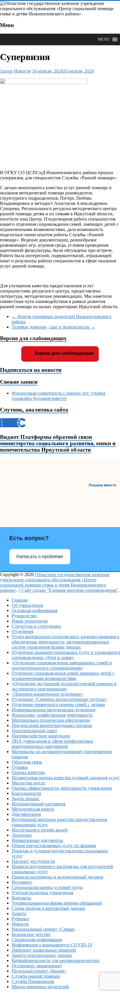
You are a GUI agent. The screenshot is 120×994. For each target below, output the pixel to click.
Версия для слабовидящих (63, 353)
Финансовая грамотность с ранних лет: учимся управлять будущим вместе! (58, 396)
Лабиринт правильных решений (44, 950)
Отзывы (20, 767)
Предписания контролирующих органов (52, 725)
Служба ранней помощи (36, 976)
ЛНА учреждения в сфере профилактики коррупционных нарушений (52, 744)
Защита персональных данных (42, 955)
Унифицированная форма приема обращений (57, 903)
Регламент (22, 882)
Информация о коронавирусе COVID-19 (52, 944)
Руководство (24, 615)
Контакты (21, 897)
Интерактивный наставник (39, 803)
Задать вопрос (26, 798)
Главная (19, 600)
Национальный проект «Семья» (43, 929)
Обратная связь (27, 762)
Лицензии (22, 835)
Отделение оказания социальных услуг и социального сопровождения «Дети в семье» (66, 655)
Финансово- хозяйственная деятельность (52, 714)
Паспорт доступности (33, 861)
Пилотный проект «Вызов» (39, 970)
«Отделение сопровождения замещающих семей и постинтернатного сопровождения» (62, 665)
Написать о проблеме (39, 556)
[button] (104, 39)
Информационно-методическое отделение (54, 709)
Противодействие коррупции (41, 735)
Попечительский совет (34, 730)
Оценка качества (28, 772)
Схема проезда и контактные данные (48, 908)
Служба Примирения (33, 981)
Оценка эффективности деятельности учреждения (62, 788)
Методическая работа (33, 809)
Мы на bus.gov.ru (28, 782)
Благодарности (26, 793)
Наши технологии (30, 620)
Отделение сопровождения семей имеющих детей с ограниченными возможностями (63, 676)
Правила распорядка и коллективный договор (57, 876)
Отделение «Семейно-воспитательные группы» (59, 699)
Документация (26, 814)
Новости (22, 70)
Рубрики (20, 918)
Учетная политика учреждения (42, 892)
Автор (6, 70)
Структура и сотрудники (36, 626)
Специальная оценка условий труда (47, 887)
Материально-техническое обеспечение (51, 720)
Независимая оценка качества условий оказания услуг (66, 777)
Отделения (22, 631)
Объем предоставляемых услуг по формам (54, 845)
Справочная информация (37, 939)
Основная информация (34, 610)
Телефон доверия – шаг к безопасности (53, 326)
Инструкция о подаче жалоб (40, 829)
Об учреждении (27, 605)
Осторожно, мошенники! (37, 965)
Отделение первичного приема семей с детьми (58, 704)
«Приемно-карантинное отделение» (47, 694)
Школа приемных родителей (40, 986)
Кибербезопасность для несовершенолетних (56, 960)
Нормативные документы (37, 840)
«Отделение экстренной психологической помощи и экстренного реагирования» (64, 686)
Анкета (19, 913)
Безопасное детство (31, 934)
